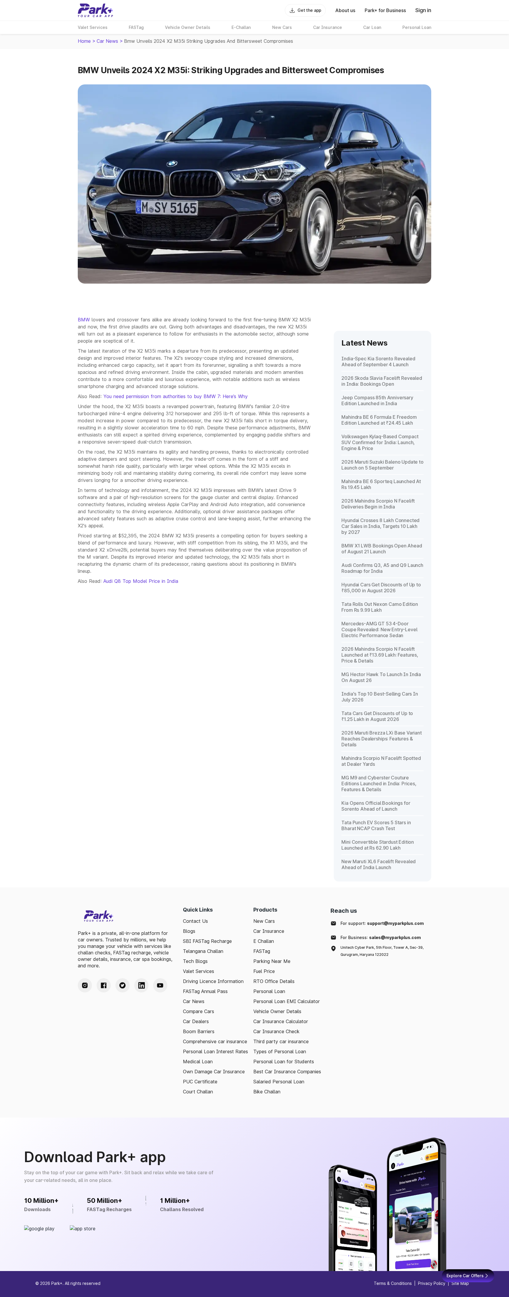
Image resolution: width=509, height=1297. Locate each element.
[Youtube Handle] (160, 985)
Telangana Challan (203, 951)
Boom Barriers (198, 1031)
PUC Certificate (200, 1082)
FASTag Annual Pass (205, 991)
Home (84, 41)
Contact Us (195, 921)
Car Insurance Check (276, 1031)
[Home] (95, 10)
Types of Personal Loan (279, 1051)
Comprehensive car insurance (215, 1041)
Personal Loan (269, 991)
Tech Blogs (195, 961)
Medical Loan (198, 1061)
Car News (107, 41)
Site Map (460, 1283)
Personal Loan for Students (283, 1061)
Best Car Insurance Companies (287, 1071)
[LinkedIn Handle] (141, 985)
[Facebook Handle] (104, 985)
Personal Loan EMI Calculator (286, 1001)
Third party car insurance (281, 1041)
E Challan (263, 941)
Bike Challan (266, 1092)
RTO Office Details (274, 981)
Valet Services (198, 971)
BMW (84, 320)
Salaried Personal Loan (278, 1082)
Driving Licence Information (213, 981)
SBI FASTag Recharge (207, 941)
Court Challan (198, 1092)
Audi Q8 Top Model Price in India (140, 581)
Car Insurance (268, 931)
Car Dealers (196, 1021)
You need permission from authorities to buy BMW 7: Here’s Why (175, 396)
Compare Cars (198, 1011)
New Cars (264, 921)
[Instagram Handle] (85, 985)
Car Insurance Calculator (280, 1021)
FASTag (261, 951)
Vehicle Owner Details (277, 1011)
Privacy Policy (431, 1283)
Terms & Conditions (393, 1283)
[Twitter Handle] (122, 985)
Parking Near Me (271, 961)
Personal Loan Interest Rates (215, 1051)
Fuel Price (264, 971)
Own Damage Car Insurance (214, 1071)
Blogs (189, 931)
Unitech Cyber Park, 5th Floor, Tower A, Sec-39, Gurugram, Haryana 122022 (382, 951)
